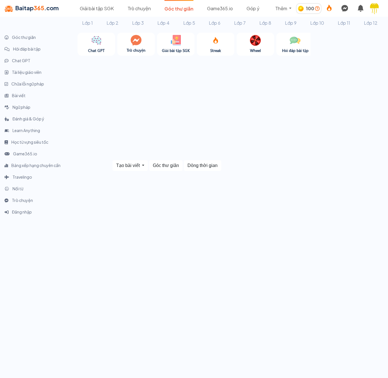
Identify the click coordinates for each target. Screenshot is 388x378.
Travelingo (22, 176)
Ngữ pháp (21, 107)
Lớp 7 (240, 23)
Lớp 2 (112, 23)
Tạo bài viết (128, 165)
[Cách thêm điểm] (317, 8)
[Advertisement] (349, 118)
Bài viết (18, 95)
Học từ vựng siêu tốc (29, 142)
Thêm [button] (281, 8)
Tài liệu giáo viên (26, 72)
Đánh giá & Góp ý (28, 118)
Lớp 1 (87, 23)
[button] (377, 8)
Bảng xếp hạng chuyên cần (36, 165)
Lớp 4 (163, 23)
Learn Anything (26, 130)
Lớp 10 (317, 23)
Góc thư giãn (178, 9)
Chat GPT (20, 60)
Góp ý (253, 8)
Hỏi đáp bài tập (26, 48)
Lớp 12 (370, 23)
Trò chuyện (139, 8)
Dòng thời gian (202, 165)
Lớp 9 (291, 23)
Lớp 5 (189, 23)
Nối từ (17, 188)
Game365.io (220, 8)
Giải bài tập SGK (97, 8)
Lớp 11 (344, 23)
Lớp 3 (138, 23)
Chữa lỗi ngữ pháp (27, 83)
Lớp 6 (214, 23)
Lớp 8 (265, 23)
